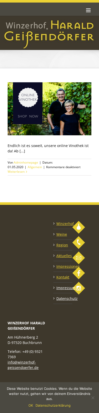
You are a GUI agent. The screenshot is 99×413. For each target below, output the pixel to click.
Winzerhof (63, 223)
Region (62, 245)
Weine (61, 234)
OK (30, 405)
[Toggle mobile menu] (88, 10)
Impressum (63, 287)
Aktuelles (63, 255)
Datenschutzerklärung (53, 405)
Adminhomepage (26, 162)
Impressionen (63, 266)
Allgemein (35, 167)
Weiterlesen (16, 171)
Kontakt (62, 277)
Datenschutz (63, 298)
